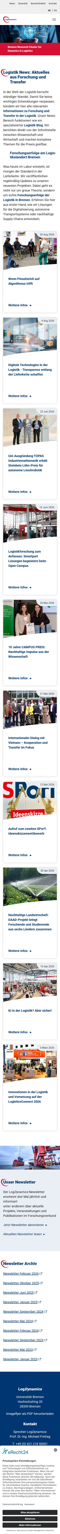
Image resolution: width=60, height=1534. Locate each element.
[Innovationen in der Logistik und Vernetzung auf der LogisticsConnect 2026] (30, 1064)
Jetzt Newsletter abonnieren (23, 1225)
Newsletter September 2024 (23, 1311)
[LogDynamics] (9, 19)
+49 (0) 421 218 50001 (32, 1444)
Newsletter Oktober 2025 (21, 1283)
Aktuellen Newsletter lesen (22, 1234)
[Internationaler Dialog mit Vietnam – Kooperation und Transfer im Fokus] (30, 710)
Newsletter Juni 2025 (18, 1292)
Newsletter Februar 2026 (21, 1273)
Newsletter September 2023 (23, 1340)
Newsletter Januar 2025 (20, 1302)
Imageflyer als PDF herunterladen (30, 1414)
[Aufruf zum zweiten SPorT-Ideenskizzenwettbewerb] (30, 801)
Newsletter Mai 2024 (18, 1321)
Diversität (23, 3)
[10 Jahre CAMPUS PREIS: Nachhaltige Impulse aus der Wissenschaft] (30, 620)
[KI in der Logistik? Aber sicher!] (30, 983)
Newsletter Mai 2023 (18, 1350)
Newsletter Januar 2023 (20, 1359)
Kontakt (53, 3)
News (12, 3)
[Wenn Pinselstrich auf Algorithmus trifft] (30, 251)
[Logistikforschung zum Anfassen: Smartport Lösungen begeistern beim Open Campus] (30, 524)
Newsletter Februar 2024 (21, 1331)
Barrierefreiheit (38, 3)
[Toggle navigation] (54, 19)
